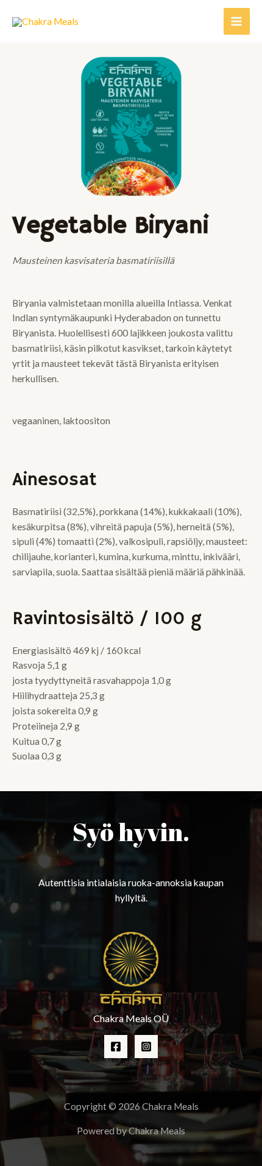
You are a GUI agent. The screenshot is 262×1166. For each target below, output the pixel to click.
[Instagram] (146, 1046)
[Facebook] (115, 1046)
